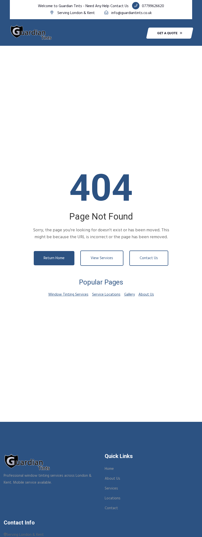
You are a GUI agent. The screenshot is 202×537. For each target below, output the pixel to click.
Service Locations (106, 295)
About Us (146, 295)
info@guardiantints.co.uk (131, 13)
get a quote (167, 33)
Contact (111, 508)
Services (111, 488)
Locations (112, 498)
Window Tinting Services (68, 295)
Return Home (54, 258)
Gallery (129, 295)
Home (109, 469)
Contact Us (149, 258)
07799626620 (153, 6)
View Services (102, 258)
